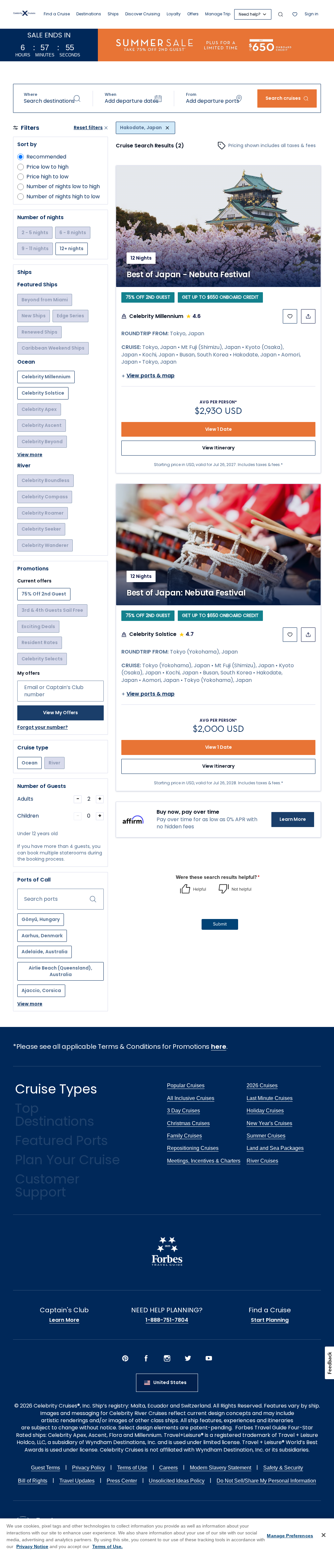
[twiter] (188, 1359)
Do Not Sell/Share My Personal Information (266, 1481)
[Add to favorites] (290, 316)
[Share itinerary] (308, 316)
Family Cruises (184, 1135)
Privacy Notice (32, 1546)
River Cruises (262, 1161)
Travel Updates (77, 1481)
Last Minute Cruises (270, 1098)
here (218, 1046)
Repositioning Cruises (193, 1148)
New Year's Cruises (269, 1123)
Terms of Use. (107, 1546)
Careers (168, 1467)
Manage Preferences (290, 1535)
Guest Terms (45, 1467)
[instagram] (167, 1359)
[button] (52, 98)
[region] (167, 1535)
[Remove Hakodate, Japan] (167, 128)
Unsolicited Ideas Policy (177, 1481)
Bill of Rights (32, 1481)
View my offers (60, 712)
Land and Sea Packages (275, 1148)
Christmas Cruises (188, 1123)
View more (29, 455)
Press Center (122, 1481)
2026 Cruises (262, 1085)
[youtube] (208, 1359)
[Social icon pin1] (125, 1359)
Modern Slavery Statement (220, 1467)
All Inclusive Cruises (190, 1098)
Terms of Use (132, 1467)
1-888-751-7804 (166, 1320)
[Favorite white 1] (295, 14)
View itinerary (218, 448)
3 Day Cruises (183, 1110)
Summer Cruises (266, 1135)
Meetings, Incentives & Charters (203, 1161)
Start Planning (270, 1320)
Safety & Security (283, 1467)
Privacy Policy (88, 1467)
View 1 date (218, 429)
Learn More (293, 819)
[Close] (323, 1535)
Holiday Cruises (265, 1110)
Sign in (311, 14)
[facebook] (146, 1359)
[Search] (280, 14)
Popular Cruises (186, 1085)
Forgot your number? (42, 727)
